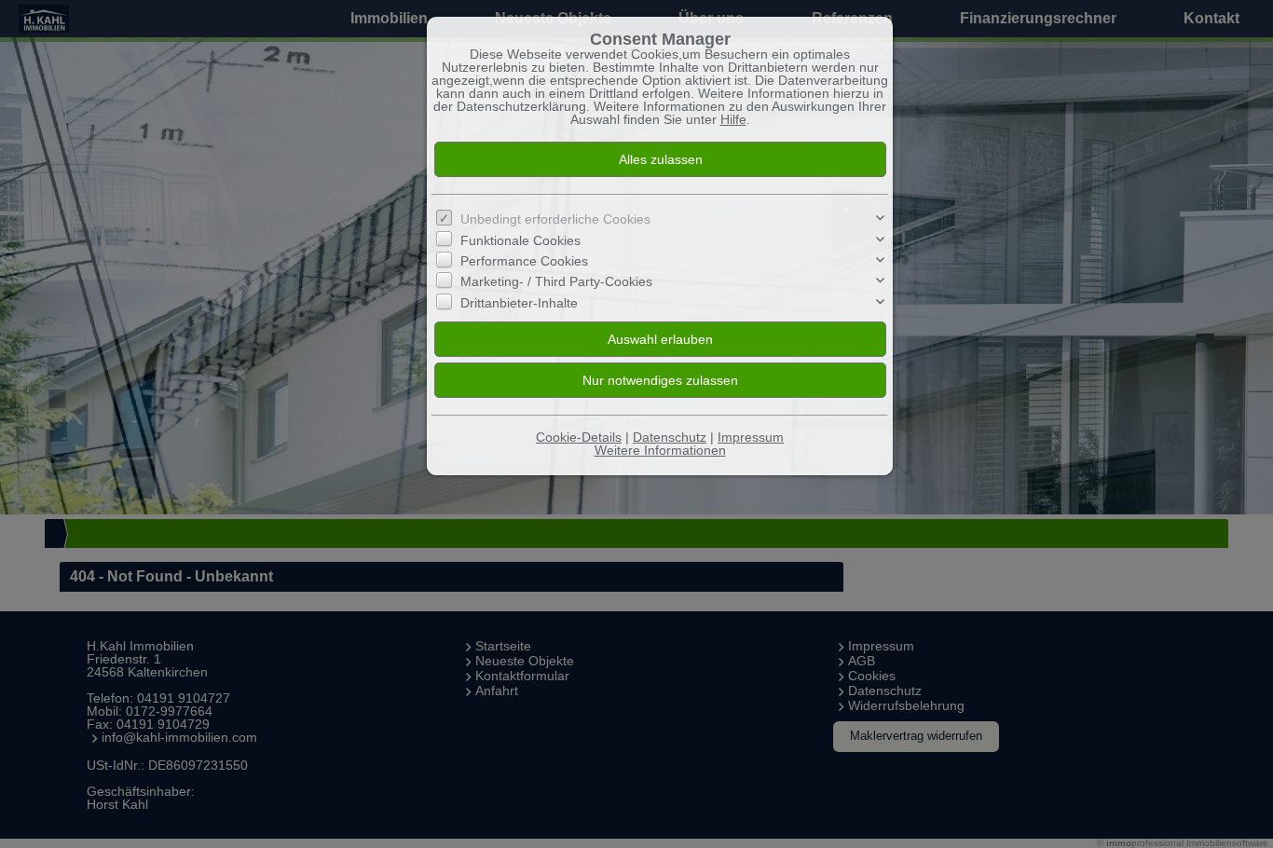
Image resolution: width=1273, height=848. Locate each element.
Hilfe (733, 119)
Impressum (751, 437)
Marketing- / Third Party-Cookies (556, 281)
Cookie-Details (579, 437)
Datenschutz (669, 437)
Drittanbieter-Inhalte (519, 302)
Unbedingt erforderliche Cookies (555, 219)
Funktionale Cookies (520, 239)
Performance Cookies (524, 260)
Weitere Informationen (660, 450)
